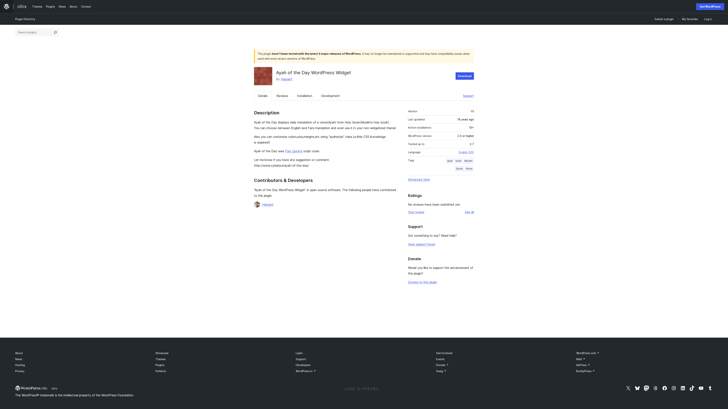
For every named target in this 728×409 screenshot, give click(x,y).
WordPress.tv (306, 371)
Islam (458, 160)
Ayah (450, 160)
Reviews (282, 96)
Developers (303, 365)
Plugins (159, 365)
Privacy (19, 371)
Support (468, 96)
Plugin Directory (25, 19)
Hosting (20, 365)
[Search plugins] (55, 32)
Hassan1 (286, 79)
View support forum (421, 244)
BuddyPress (585, 371)
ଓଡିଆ (54, 388)
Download (464, 76)
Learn (299, 353)
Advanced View (419, 179)
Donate (442, 365)
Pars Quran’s (293, 151)
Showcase (162, 353)
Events (440, 359)
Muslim (468, 160)
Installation (304, 96)
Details (263, 96)
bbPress (583, 365)
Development (330, 96)
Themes (160, 359)
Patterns (160, 371)
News (18, 359)
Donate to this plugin (422, 282)
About (19, 353)
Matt (580, 359)
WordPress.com (587, 353)
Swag (441, 371)
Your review (416, 212)
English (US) (466, 152)
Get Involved (444, 353)
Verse (469, 168)
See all (469, 212)
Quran (459, 168)
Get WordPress (710, 6)
